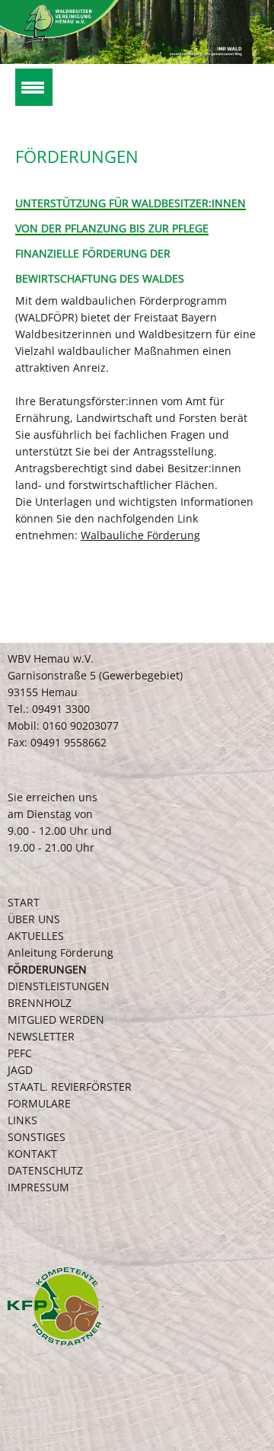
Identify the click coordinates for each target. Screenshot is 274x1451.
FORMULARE (39, 1103)
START (24, 902)
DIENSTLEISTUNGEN (59, 986)
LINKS (22, 1120)
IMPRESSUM (38, 1187)
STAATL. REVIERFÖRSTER (70, 1086)
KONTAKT (32, 1153)
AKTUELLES (36, 935)
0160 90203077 (81, 725)
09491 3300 (61, 709)
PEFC (20, 1053)
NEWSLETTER (41, 1036)
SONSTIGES (36, 1137)
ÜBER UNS (34, 919)
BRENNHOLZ (40, 1003)
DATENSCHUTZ (45, 1170)
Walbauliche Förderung (140, 535)
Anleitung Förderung (60, 952)
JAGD (20, 1070)
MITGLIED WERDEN (56, 1019)
